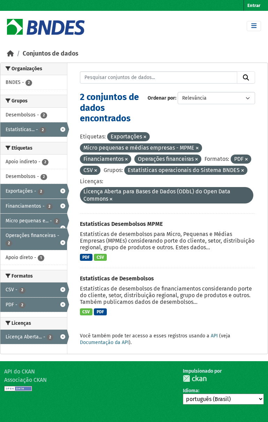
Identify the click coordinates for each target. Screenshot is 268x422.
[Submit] (246, 77)
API (214, 336)
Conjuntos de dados (50, 53)
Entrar (253, 5)
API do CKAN (19, 371)
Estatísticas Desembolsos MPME (121, 224)
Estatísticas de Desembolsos (117, 278)
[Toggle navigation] (254, 26)
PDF (86, 257)
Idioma (190, 391)
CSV (100, 257)
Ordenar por (161, 98)
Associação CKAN (25, 380)
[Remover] (144, 137)
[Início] (10, 53)
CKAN (195, 378)
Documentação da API (104, 342)
